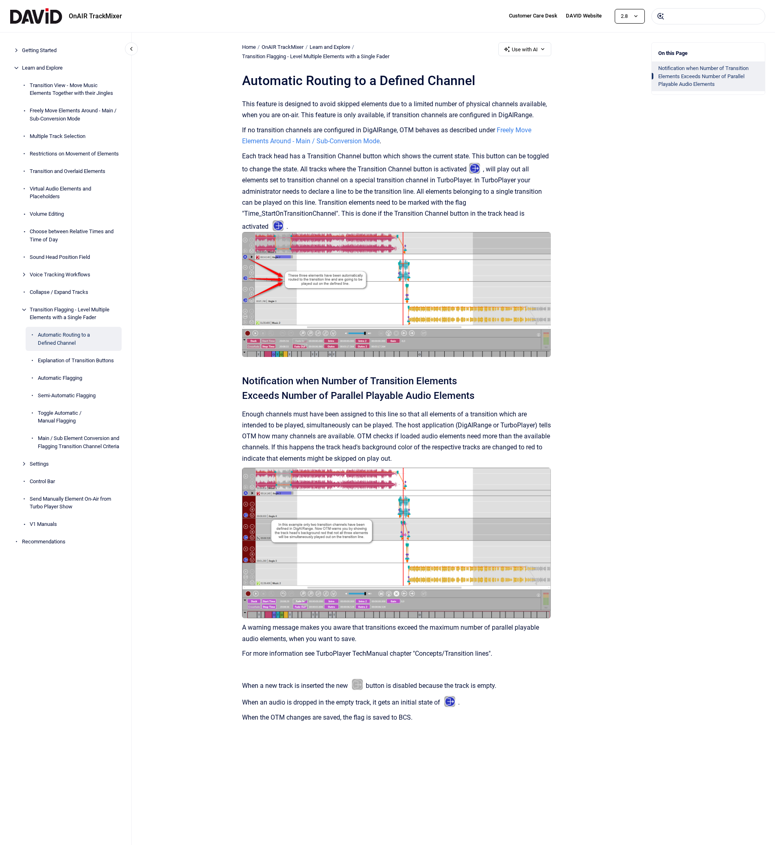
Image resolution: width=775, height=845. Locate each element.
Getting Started (39, 50)
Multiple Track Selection (57, 136)
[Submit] (660, 16)
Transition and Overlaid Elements (67, 171)
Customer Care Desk (533, 16)
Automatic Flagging (60, 378)
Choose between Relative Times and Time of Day (72, 235)
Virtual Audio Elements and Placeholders (60, 193)
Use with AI (525, 49)
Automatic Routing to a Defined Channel (64, 339)
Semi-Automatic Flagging (67, 395)
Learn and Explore (42, 68)
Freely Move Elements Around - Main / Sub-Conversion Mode (73, 114)
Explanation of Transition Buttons (76, 360)
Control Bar (42, 481)
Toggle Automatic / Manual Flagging (59, 417)
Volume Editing (47, 214)
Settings (39, 464)
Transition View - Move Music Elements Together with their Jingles (71, 89)
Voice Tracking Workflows (60, 274)
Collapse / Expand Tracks (59, 292)
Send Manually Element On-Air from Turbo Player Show (70, 503)
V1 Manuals (43, 524)
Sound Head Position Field (60, 257)
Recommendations (43, 542)
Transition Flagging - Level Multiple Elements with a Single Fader (69, 313)
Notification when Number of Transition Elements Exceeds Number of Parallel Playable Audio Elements (703, 76)
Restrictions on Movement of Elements (74, 154)
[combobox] (708, 16)
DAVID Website (584, 16)
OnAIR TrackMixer (95, 16)
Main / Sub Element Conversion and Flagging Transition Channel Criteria (78, 442)
